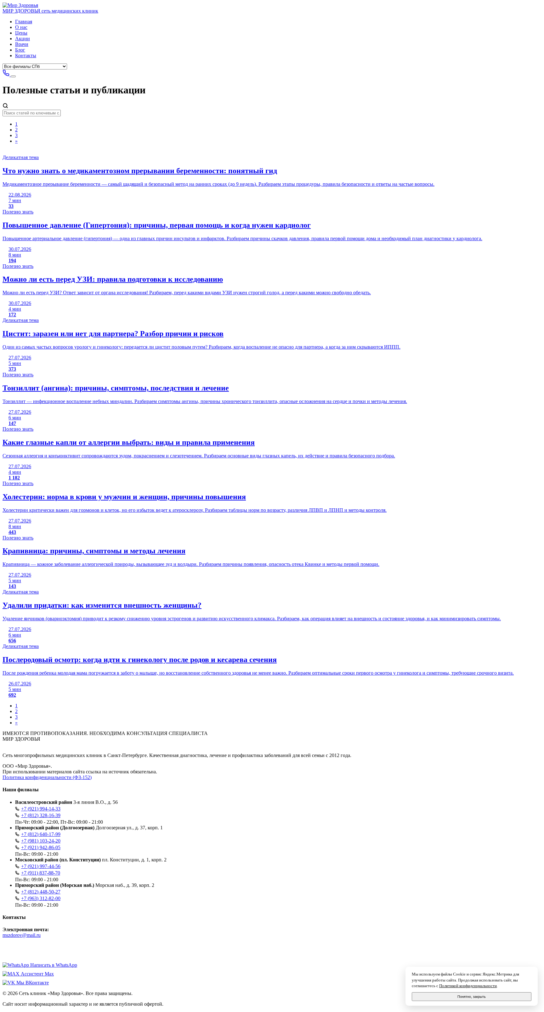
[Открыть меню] (13, 76)
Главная (23, 21)
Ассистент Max (37, 973)
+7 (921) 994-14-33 (40, 808)
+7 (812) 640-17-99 (40, 834)
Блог (20, 50)
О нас (21, 27)
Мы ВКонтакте (32, 982)
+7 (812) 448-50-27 (40, 891)
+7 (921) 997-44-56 (40, 866)
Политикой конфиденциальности (468, 986)
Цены (21, 33)
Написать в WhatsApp (53, 965)
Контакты (25, 55)
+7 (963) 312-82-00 (40, 898)
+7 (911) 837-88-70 (40, 873)
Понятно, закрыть (471, 996)
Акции (22, 38)
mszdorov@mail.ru (22, 935)
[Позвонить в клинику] (7, 74)
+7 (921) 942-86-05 (40, 847)
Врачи (21, 44)
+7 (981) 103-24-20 (40, 840)
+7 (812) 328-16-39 (40, 815)
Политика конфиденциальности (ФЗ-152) (47, 777)
